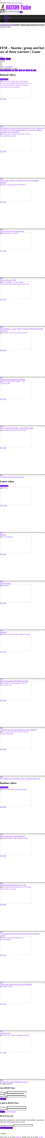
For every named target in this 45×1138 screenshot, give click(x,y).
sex (31, 70)
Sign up (3, 1099)
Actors (6, 21)
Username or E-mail (6, 1125)
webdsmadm (8, 66)
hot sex (27, 70)
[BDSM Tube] (15, 10)
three (34, 70)
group (20, 70)
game (16, 70)
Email (2, 1094)
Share (8, 59)
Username (3, 1092)
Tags (5, 19)
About (2, 59)
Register (20, 3)
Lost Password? (10, 1111)
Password (3, 1096)
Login (13, 3)
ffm (13, 70)
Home (6, 16)
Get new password (6, 1128)
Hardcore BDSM (9, 25)
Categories (7, 18)
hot (24, 70)
